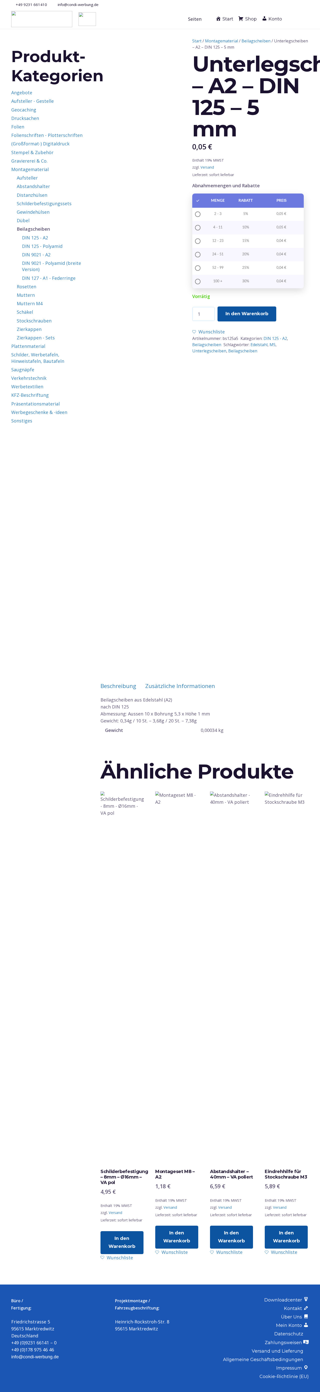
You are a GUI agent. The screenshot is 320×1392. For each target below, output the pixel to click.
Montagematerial (221, 41)
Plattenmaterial (28, 346)
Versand (207, 167)
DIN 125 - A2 (275, 338)
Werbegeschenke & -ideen (39, 412)
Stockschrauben (34, 321)
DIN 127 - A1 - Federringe (49, 278)
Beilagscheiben (256, 41)
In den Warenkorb (247, 313)
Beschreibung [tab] (118, 686)
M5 (273, 344)
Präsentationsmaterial (35, 404)
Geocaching (23, 110)
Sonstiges (21, 421)
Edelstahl (259, 344)
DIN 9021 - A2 (36, 255)
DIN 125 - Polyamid (42, 246)
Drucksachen (25, 118)
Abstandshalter (33, 186)
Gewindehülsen (33, 212)
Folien (17, 127)
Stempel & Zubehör (32, 152)
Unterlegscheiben (209, 351)
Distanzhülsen (32, 195)
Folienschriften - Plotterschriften (46, 135)
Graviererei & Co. (29, 161)
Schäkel (25, 312)
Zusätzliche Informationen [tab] (180, 686)
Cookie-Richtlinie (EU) (284, 1376)
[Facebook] (298, 4)
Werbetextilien (27, 387)
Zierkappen (29, 329)
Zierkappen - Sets (36, 338)
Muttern (26, 295)
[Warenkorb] (302, 19)
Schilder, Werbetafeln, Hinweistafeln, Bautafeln (37, 358)
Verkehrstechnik (28, 378)
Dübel (23, 220)
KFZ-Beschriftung (30, 395)
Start (197, 41)
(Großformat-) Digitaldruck (40, 144)
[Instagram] (307, 4)
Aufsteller (27, 178)
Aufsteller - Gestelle (32, 101)
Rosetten (26, 287)
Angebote (21, 93)
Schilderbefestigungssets (44, 203)
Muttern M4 (29, 303)
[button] (198, 18)
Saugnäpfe (22, 370)
